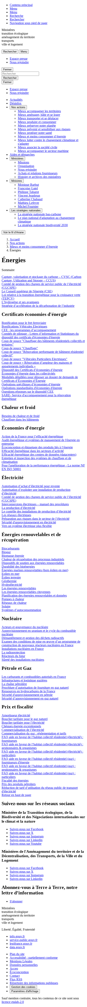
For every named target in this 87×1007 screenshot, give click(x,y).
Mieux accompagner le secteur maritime (43, 151)
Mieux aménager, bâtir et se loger (39, 114)
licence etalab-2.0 (13, 1002)
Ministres (16, 180)
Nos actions (18, 107)
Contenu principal (21, 5)
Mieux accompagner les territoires (39, 111)
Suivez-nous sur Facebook (27, 829)
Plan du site (17, 954)
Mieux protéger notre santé (35, 133)
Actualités (16, 99)
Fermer (7, 69)
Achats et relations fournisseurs (37, 173)
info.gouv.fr (17, 936)
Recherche (16, 15)
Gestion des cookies (23, 987)
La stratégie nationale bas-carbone (39, 214)
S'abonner (16, 901)
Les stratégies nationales (26, 210)
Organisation (26, 166)
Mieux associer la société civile (37, 147)
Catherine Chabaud (30, 199)
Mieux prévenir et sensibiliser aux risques (44, 129)
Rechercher (17, 19)
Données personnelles (24, 965)
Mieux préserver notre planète (37, 125)
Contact (15, 975)
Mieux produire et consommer (37, 122)
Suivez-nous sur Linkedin (26, 840)
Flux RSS (16, 979)
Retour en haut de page (16, 795)
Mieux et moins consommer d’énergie (42, 136)
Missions (23, 162)
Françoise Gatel (28, 188)
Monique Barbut (28, 184)
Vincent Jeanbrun (29, 195)
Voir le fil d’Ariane (13, 232)
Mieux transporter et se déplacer (38, 118)
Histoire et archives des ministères (39, 177)
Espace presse (19, 58)
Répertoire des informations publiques (34, 983)
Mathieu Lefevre (28, 202)
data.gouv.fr (17, 947)
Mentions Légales (21, 961)
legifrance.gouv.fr (21, 943)
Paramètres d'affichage (24, 991)
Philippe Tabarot (28, 192)
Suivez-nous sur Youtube (25, 843)
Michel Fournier (28, 206)
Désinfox (15, 103)
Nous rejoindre (19, 62)
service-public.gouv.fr (23, 940)
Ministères (17, 158)
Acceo (14, 968)
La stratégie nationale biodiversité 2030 (43, 225)
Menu (13, 8)
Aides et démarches (22, 154)
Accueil (15, 239)
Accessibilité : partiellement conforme (34, 957)
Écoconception (19, 972)
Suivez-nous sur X (21, 832)
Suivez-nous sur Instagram (27, 836)
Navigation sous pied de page (28, 23)
